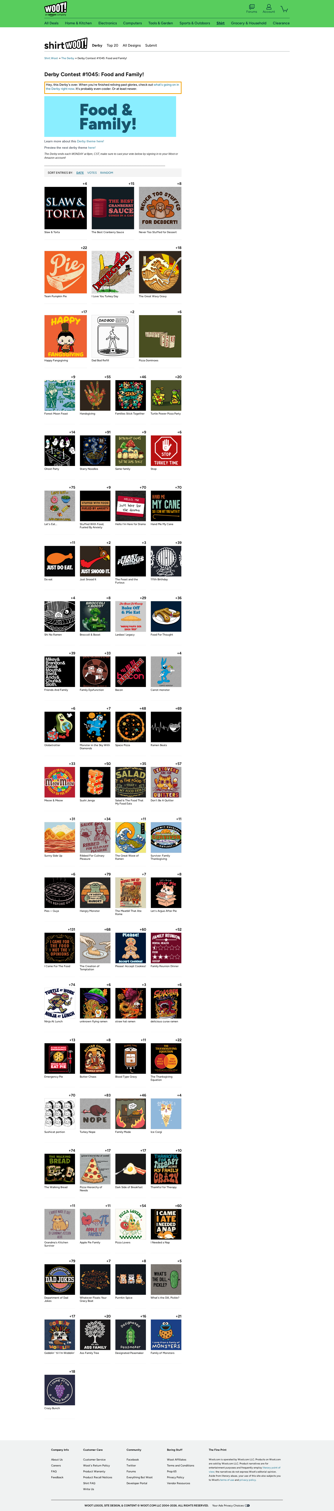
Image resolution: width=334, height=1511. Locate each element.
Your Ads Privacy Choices (228, 1505)
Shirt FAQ (89, 1483)
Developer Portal (137, 1483)
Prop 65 (172, 1471)
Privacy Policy (175, 1477)
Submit (151, 45)
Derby (97, 45)
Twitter (131, 1465)
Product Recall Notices (97, 1477)
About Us (57, 1459)
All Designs (132, 45)
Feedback (57, 1477)
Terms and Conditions (180, 1465)
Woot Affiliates (176, 1459)
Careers (56, 1465)
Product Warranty (94, 1471)
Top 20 (112, 45)
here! (92, 147)
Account (269, 12)
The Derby (67, 58)
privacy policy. (247, 1479)
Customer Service (94, 1459)
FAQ (54, 1471)
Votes (92, 172)
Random (106, 172)
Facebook (133, 1459)
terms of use (227, 1479)
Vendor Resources (178, 1483)
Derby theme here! (90, 141)
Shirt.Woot (65, 43)
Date (80, 172)
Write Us (88, 1489)
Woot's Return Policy (96, 1465)
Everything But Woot (140, 1477)
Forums (251, 12)
